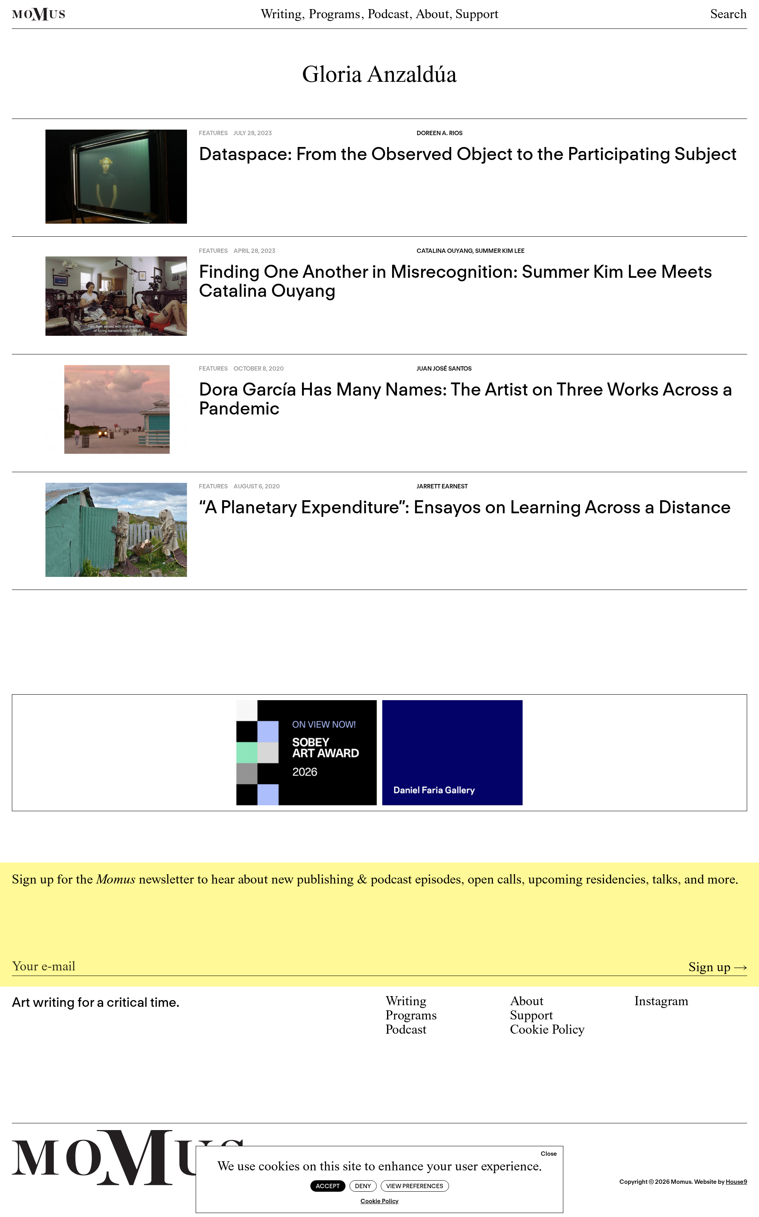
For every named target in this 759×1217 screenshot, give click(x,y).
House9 (736, 1181)
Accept (328, 1186)
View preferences (414, 1186)
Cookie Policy (379, 1201)
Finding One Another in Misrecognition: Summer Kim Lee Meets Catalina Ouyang (455, 281)
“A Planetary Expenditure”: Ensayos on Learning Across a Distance (465, 507)
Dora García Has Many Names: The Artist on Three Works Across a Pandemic (466, 399)
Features (213, 133)
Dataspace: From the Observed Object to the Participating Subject (468, 153)
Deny (363, 1186)
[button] (549, 1154)
